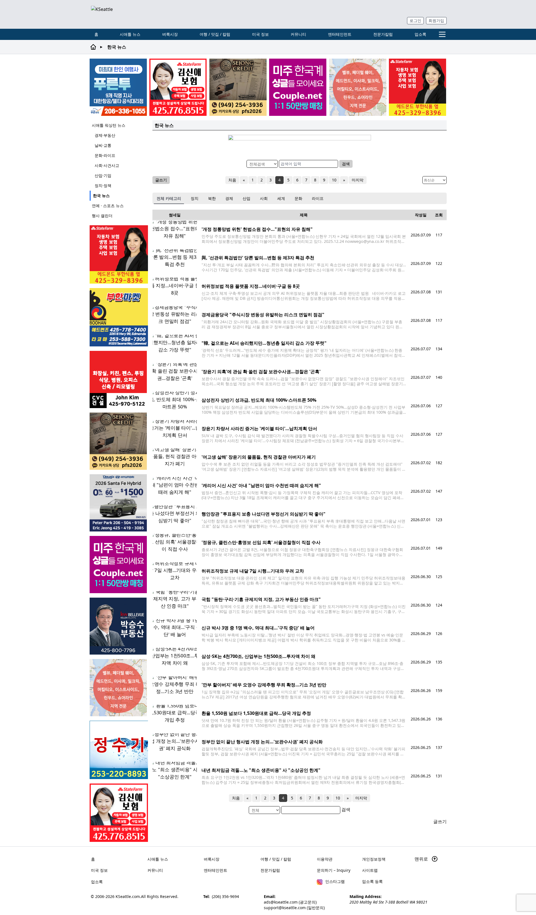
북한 (212, 198)
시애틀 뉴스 (130, 34)
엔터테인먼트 (339, 34)
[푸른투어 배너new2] (118, 87)
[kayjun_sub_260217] (357, 87)
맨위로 (422, 859)
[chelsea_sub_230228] (417, 87)
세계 (281, 198)
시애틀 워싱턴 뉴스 (108, 125)
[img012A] (119, 626)
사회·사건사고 (107, 165)
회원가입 (436, 20)
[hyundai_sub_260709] (119, 502)
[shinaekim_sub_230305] (178, 87)
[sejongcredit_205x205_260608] (238, 87)
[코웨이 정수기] (119, 750)
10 (334, 180)
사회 (264, 198)
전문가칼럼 (383, 34)
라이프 (318, 198)
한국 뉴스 (101, 195)
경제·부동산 (105, 135)
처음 (232, 180)
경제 (229, 198)
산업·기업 (103, 175)
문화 (298, 198)
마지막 (357, 180)
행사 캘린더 (102, 215)
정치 (194, 198)
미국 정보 (260, 34)
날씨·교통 (103, 145)
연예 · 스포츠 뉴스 (108, 205)
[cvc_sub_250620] (119, 379)
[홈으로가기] (113, 14)
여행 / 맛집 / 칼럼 (215, 34)
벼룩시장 (170, 34)
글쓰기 (161, 180)
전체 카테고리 (169, 198)
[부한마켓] (119, 317)
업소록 (420, 34)
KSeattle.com (128, 896)
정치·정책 (103, 185)
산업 (246, 198)
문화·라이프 (105, 155)
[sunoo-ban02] (297, 87)
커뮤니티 (298, 34)
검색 (346, 163)
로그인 (415, 20)
